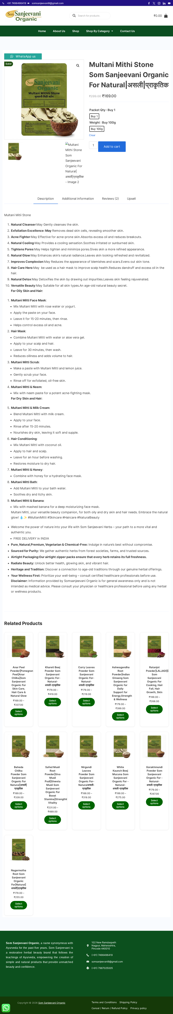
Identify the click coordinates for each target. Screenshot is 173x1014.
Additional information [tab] (78, 198)
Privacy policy (138, 1008)
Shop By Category (98, 31)
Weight (94, 122)
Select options (19, 712)
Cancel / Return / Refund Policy (110, 1008)
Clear (92, 135)
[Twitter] (154, 3)
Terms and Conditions (104, 1002)
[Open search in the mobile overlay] (90, 16)
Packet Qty (97, 110)
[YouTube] (169, 3)
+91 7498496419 (16, 3)
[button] (78, 66)
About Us (59, 31)
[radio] (94, 116)
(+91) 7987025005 (102, 968)
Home (42, 31)
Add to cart (112, 146)
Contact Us (127, 31)
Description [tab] (46, 198)
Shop (75, 31)
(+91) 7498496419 (102, 954)
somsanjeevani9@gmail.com (48, 3)
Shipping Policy (128, 1002)
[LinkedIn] (164, 3)
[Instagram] (159, 3)
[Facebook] (149, 3)
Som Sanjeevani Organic (51, 1002)
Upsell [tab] (131, 198)
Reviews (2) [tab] (110, 198)
